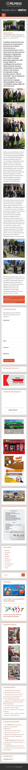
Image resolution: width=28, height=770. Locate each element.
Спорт (6, 567)
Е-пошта (6, 347)
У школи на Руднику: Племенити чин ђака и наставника (14, 297)
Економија (7, 552)
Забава (7, 554)
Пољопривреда (9, 564)
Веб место (6, 353)
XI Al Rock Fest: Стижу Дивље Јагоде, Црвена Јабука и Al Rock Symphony (14, 742)
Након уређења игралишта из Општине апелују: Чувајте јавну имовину (13, 736)
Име (5, 341)
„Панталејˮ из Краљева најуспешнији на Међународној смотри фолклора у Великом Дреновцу (14, 701)
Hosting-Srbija (19, 766)
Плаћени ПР (8, 560)
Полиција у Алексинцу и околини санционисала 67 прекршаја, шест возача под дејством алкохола (13, 696)
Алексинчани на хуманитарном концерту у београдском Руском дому (13, 301)
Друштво (5, 38)
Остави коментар (14, 38)
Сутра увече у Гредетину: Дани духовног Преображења (12, 726)
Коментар (6, 320)
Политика (7, 562)
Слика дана (8, 565)
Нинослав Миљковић (17, 36)
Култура (7, 558)
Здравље (7, 556)
